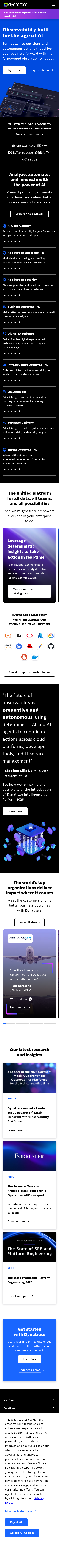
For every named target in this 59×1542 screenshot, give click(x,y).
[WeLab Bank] (50, 1027)
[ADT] (22, 1027)
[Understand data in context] (22, 608)
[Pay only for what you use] (50, 608)
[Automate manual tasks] (36, 608)
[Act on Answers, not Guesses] (9, 608)
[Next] (36, 1027)
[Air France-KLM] (9, 1027)
